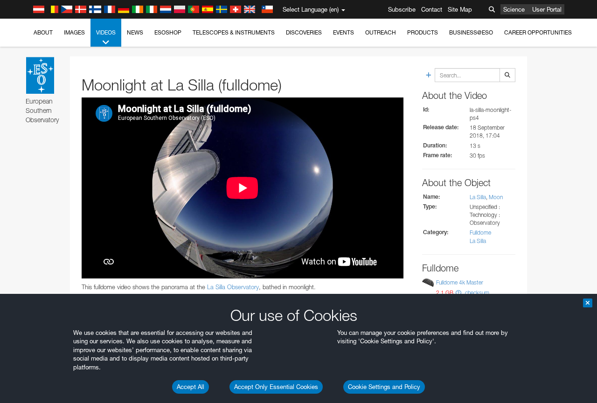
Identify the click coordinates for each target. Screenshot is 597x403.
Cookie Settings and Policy (384, 386)
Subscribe (402, 9)
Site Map (460, 9)
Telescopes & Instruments (234, 32)
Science (514, 9)
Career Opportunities (538, 32)
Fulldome (480, 232)
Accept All (190, 386)
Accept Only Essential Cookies (276, 386)
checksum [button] (476, 292)
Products (422, 32)
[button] (458, 292)
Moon (496, 197)
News (135, 32)
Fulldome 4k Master (459, 282)
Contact (431, 9)
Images (74, 32)
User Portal (547, 9)
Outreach (380, 32)
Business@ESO (471, 32)
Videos (106, 32)
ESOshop (167, 32)
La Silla (478, 197)
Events (343, 32)
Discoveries (304, 32)
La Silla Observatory (233, 287)
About (43, 32)
